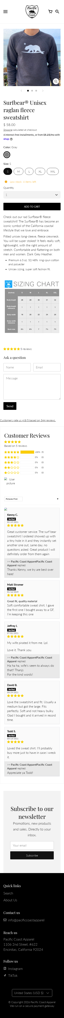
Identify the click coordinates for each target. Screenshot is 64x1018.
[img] (32, 525)
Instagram (15, 968)
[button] (11, 348)
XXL (52, 171)
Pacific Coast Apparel (43, 1002)
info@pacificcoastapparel (26, 920)
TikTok (13, 975)
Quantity (8, 187)
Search (8, 893)
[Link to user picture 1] (32, 509)
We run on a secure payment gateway (32, 1005)
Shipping (7, 129)
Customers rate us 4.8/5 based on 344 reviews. (28, 420)
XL (40, 171)
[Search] (57, 11)
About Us (10, 900)
